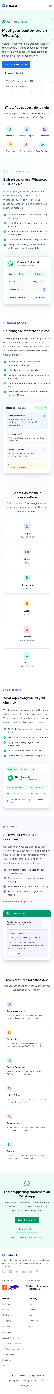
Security (25, 1380)
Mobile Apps (7, 1315)
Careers (32, 1309)
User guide (6, 1326)
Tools (4, 1365)
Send (12, 953)
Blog (30, 1315)
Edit (19, 953)
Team (31, 1304)
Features (6, 1304)
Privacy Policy (14, 1380)
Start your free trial (14, 64)
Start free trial (25, 1220)
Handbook (6, 1360)
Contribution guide (10, 1354)
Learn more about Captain (16, 901)
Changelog (6, 1320)
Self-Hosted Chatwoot (11, 1343)
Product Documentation (12, 1338)
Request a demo (13, 72)
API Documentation (10, 1349)
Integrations (7, 1309)
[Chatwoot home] (9, 5)
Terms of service (38, 1380)
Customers (33, 1320)
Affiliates (32, 1326)
